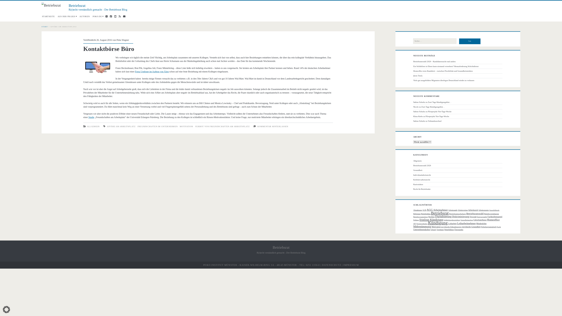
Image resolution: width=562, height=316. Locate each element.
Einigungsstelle (482, 217)
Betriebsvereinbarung (491, 214)
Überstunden (458, 230)
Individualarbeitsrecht (422, 175)
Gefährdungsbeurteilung (452, 220)
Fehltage (416, 220)
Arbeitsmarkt (452, 210)
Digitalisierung (443, 216)
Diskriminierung (460, 216)
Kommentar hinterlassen (272, 126)
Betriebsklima (426, 214)
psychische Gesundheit (471, 227)
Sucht (499, 227)
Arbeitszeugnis (483, 210)
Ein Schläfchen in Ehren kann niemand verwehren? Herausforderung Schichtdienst (446, 66)
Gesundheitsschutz (467, 220)
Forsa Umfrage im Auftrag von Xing (152, 71)
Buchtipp (431, 217)
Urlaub (433, 230)
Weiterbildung (449, 230)
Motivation (186, 126)
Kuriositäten (418, 184)
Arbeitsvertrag (463, 210)
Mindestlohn (481, 224)
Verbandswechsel (435, 121)
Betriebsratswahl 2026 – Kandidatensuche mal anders (434, 61)
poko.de (97, 16)
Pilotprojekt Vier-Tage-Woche (440, 111)
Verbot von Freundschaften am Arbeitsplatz (222, 126)
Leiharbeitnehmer (466, 223)
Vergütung (440, 230)
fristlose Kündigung (431, 219)
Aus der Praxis (66, 16)
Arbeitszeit (473, 210)
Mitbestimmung (422, 226)
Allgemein (93, 126)
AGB (424, 210)
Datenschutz (331, 265)
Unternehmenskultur (421, 230)
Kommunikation (422, 224)
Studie (91, 117)
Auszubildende (494, 210)
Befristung (417, 214)
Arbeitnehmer (440, 209)
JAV (414, 224)
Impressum (351, 265)
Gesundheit (417, 170)
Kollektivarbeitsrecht (421, 180)
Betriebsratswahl (475, 213)
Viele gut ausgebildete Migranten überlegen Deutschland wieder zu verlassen (443, 80)
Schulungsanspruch (489, 227)
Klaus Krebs (418, 116)
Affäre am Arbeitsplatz (121, 126)
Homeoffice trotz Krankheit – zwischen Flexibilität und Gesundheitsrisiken (443, 71)
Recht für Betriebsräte (422, 189)
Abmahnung (417, 210)
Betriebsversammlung (420, 217)
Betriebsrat (440, 213)
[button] (6, 309)
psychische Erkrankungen (451, 227)
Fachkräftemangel (495, 217)
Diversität (473, 217)
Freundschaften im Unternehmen (158, 126)
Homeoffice (493, 219)
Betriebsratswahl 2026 (422, 165)
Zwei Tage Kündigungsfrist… (439, 102)
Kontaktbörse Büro (108, 48)
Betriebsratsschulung (457, 214)
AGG (430, 209)
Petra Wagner (122, 40)
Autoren (84, 16)
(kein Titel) (417, 76)
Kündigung (438, 222)
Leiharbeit (452, 224)
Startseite (48, 16)
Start (45, 27)
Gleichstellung (480, 220)
